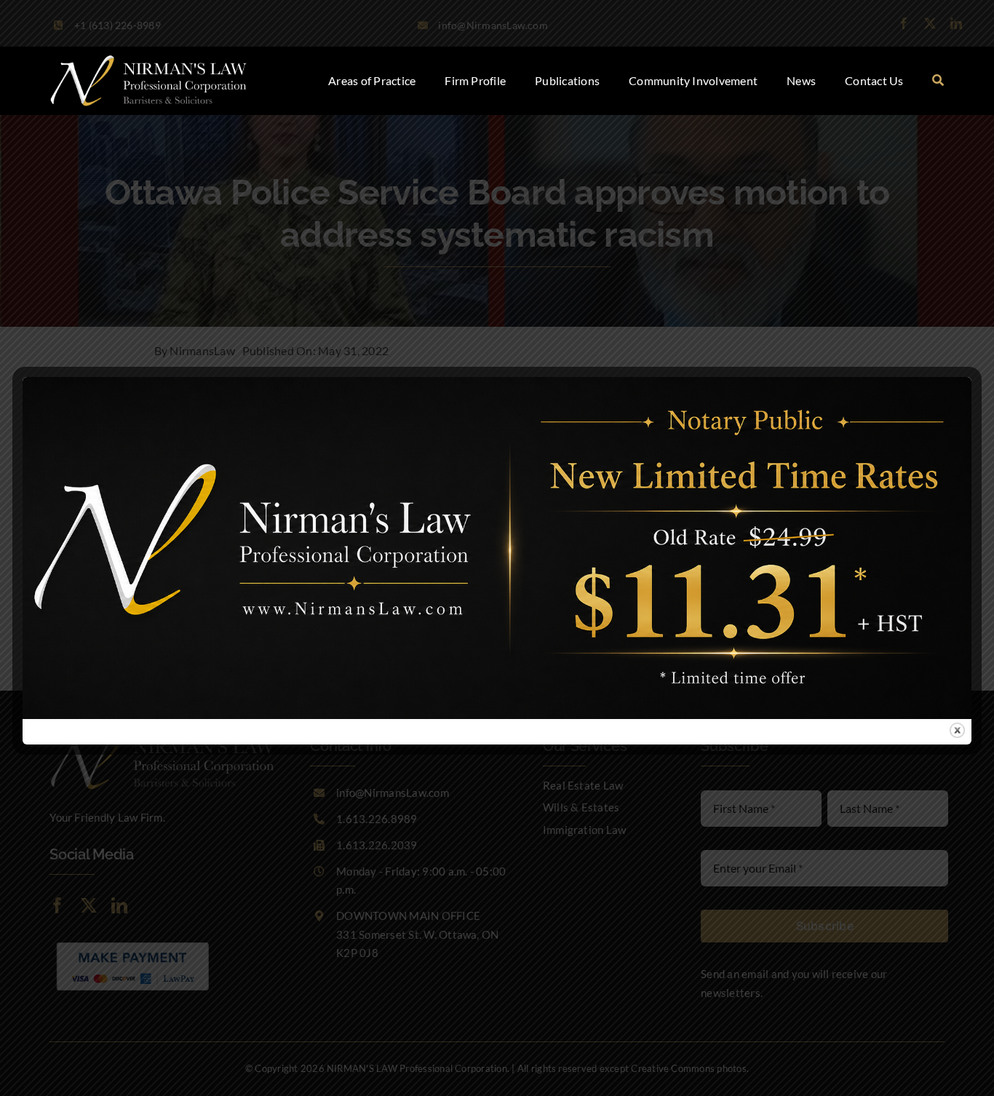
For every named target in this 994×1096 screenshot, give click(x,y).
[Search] (938, 80)
